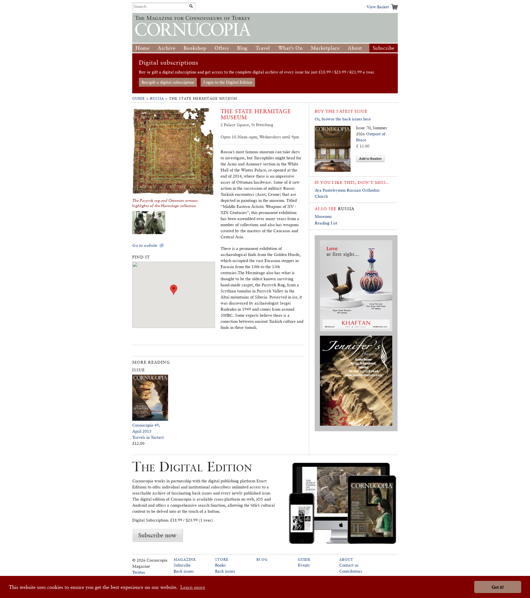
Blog (242, 48)
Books (220, 565)
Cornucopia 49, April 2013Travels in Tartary (148, 431)
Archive (166, 48)
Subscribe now (157, 535)
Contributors (350, 571)
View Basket (378, 6)
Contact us (349, 565)
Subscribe (383, 48)
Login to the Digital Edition (227, 82)
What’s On (290, 48)
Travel (263, 48)
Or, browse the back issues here (343, 119)
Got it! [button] (498, 587)
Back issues (184, 571)
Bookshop (195, 48)
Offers (221, 48)
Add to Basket (370, 158)
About (355, 48)
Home (142, 48)
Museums (323, 216)
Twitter (138, 572)
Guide (138, 98)
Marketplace (325, 48)
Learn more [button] (192, 587)
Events (304, 565)
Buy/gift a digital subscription (168, 82)
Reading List (326, 223)
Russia (157, 98)
